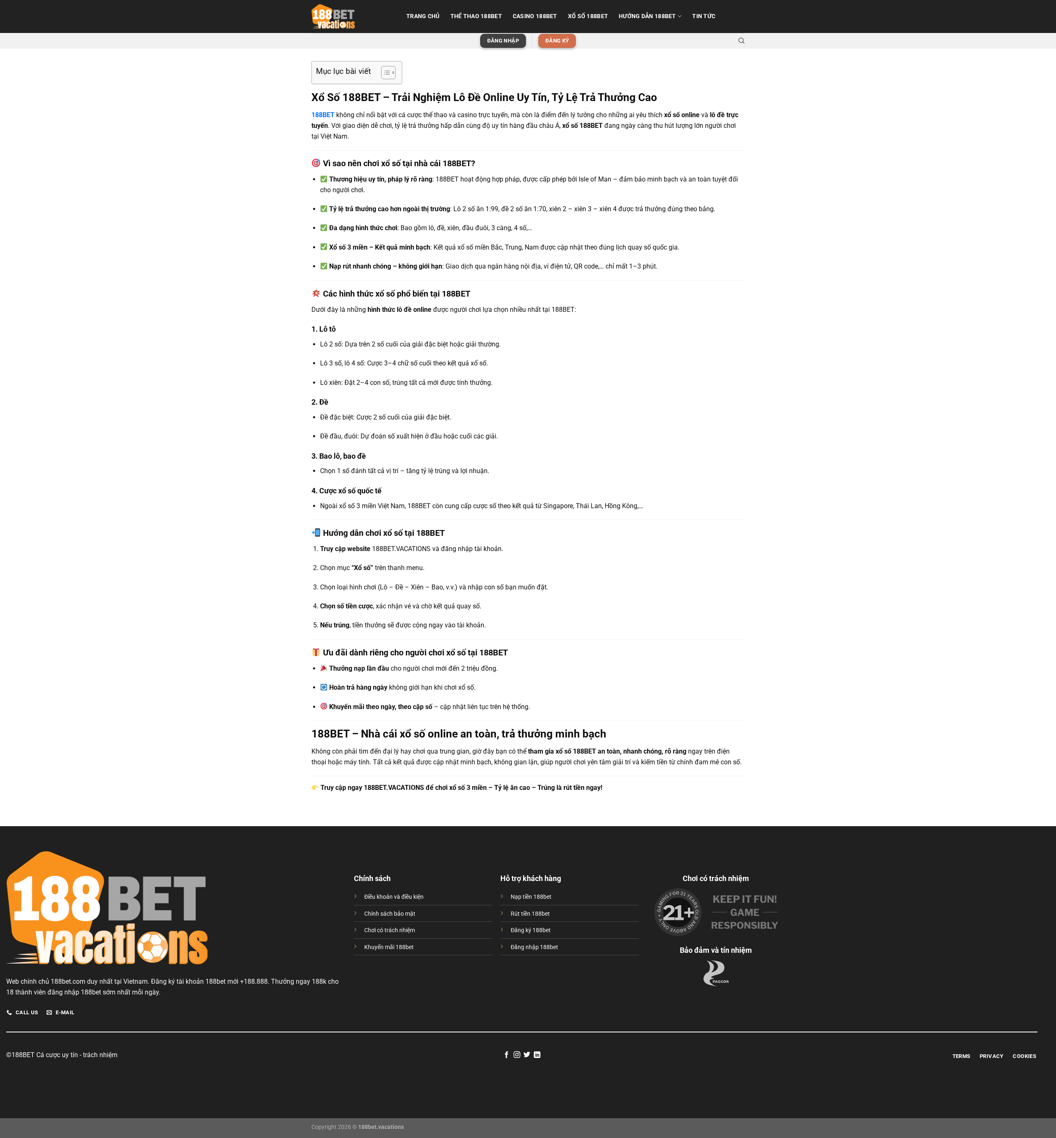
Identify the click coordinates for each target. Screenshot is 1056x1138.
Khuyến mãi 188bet (389, 947)
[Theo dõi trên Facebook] (506, 1055)
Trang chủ (423, 16)
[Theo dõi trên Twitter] (526, 1055)
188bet (61, 981)
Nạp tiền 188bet (531, 896)
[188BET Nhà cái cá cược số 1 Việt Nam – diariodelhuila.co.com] (352, 16)
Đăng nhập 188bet (534, 947)
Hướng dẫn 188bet (647, 16)
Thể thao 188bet (476, 16)
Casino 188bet (535, 16)
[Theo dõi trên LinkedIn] (537, 1055)
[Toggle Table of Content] (384, 73)
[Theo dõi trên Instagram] (517, 1055)
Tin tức (703, 16)
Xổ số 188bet (588, 16)
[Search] (741, 41)
